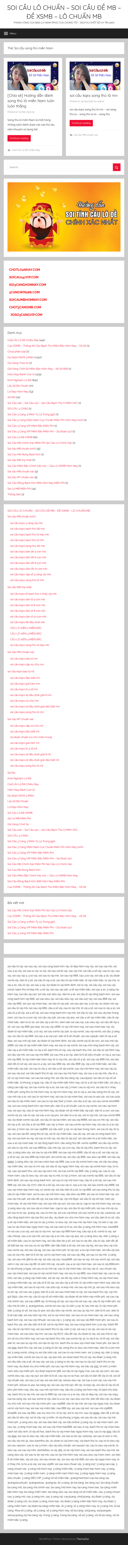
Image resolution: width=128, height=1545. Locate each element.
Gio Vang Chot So (18, 362)
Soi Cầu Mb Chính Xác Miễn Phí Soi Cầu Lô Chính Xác (39, 442)
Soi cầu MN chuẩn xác (86, 135)
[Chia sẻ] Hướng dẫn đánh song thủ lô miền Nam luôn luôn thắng (30, 100)
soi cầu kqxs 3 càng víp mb (26, 523)
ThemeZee (82, 1538)
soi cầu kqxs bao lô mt (20, 671)
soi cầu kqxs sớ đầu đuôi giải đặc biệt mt (34, 759)
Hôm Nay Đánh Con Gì (21, 374)
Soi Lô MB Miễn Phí (19, 488)
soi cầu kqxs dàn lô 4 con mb (27, 599)
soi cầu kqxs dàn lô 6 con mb (27, 605)
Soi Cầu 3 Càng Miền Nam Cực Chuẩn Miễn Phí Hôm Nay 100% (45, 420)
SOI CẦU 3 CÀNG (17, 408)
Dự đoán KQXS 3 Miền (20, 357)
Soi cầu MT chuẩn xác (20, 477)
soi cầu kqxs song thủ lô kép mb (29, 645)
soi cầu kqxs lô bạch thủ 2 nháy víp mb (33, 593)
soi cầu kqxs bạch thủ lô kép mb (29, 534)
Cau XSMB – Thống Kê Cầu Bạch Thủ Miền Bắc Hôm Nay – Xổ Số (46, 345)
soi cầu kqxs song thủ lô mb (27, 580)
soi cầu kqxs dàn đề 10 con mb (28, 568)
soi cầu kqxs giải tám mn (25, 683)
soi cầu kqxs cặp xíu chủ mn (27, 664)
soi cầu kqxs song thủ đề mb (27, 545)
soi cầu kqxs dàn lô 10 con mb (28, 616)
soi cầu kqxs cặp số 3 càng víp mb (30, 574)
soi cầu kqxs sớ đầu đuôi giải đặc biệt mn (35, 706)
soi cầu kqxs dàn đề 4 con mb (28, 551)
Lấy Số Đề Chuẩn (17, 385)
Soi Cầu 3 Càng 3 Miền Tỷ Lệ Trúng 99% (31, 414)
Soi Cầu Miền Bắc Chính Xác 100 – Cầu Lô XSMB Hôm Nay (42, 465)
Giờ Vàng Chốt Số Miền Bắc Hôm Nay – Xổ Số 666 (37, 368)
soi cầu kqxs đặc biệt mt (24, 731)
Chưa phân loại (16, 351)
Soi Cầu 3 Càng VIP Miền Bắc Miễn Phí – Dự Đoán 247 (39, 431)
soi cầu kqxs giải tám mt (24, 742)
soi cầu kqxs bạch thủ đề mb (27, 528)
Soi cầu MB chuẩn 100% (21, 448)
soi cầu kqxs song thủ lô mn (94, 95)
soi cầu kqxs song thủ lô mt (26, 765)
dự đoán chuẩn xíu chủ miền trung (31, 737)
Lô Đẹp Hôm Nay (17, 391)
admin (100, 101)
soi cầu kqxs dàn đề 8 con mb (28, 562)
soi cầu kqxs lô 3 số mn (24, 689)
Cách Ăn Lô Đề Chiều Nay (26, 150)
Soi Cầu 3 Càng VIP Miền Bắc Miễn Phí (30, 425)
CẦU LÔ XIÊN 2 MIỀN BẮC (26, 628)
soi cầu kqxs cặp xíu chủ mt (26, 725)
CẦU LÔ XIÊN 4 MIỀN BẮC (26, 639)
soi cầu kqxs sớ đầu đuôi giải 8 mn (31, 695)
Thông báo (14, 494)
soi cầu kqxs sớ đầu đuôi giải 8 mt (30, 754)
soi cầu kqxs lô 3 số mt (23, 748)
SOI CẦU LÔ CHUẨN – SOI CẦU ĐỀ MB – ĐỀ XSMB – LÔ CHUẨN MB (48, 510)
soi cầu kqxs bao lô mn (24, 658)
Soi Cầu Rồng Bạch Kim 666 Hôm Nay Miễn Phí (36, 482)
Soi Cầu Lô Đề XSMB (19, 437)
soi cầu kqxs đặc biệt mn (25, 677)
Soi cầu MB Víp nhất (19, 460)
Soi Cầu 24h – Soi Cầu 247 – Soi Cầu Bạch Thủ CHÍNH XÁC (42, 403)
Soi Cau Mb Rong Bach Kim (24, 454)
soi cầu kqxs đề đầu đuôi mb (27, 622)
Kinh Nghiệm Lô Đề (19, 380)
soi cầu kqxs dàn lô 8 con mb (27, 610)
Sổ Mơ (11, 397)
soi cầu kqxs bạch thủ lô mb (27, 540)
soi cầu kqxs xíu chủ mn (24, 700)
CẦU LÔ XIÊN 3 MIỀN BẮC (26, 633)
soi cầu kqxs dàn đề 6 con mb (28, 557)
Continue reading (19, 138)
